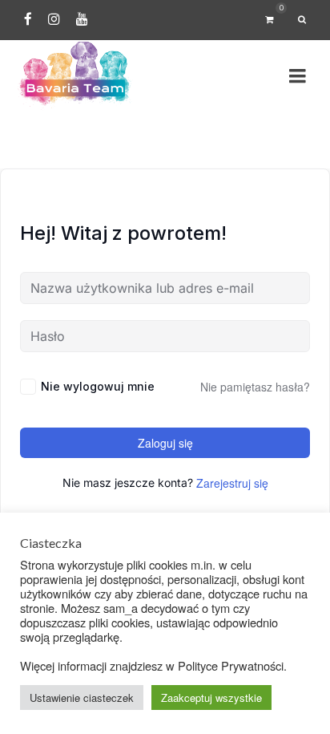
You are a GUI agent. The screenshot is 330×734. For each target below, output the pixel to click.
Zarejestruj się (232, 483)
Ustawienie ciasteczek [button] (82, 697)
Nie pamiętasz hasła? (255, 387)
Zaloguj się (165, 443)
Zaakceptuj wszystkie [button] (211, 697)
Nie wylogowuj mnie (98, 386)
